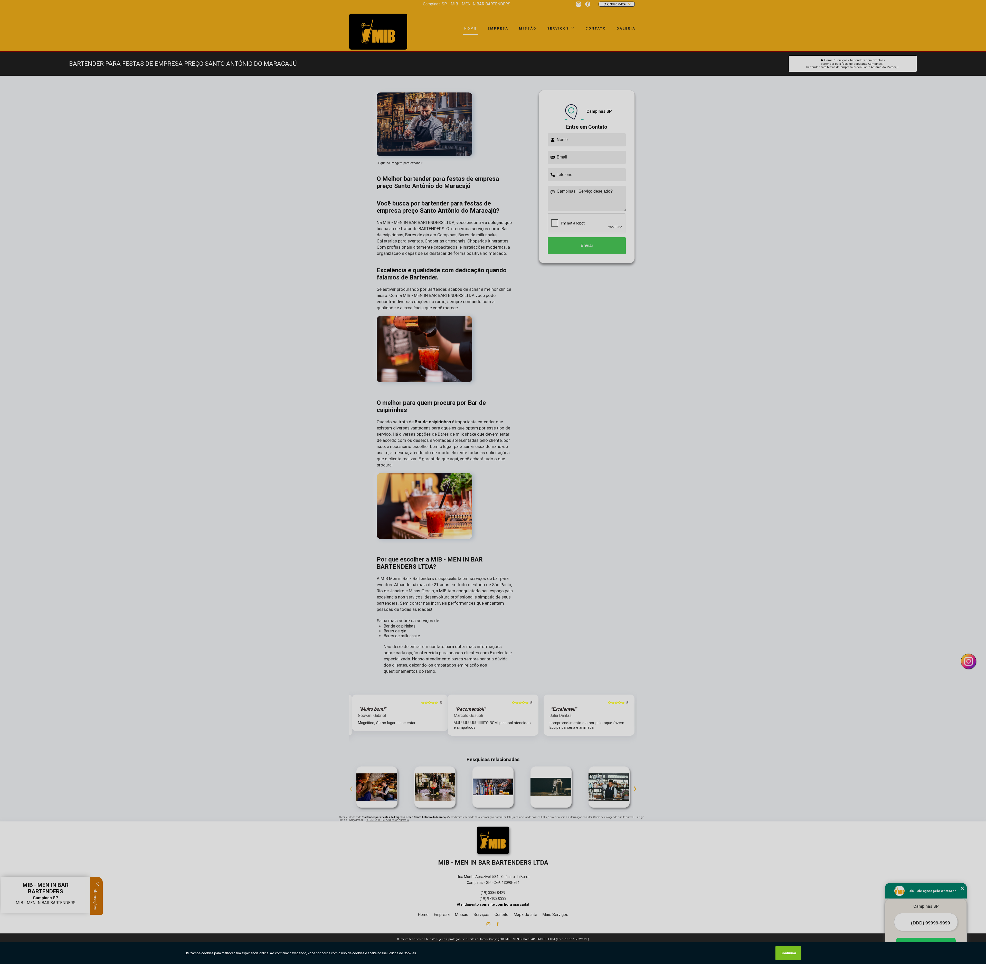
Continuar (788, 953)
